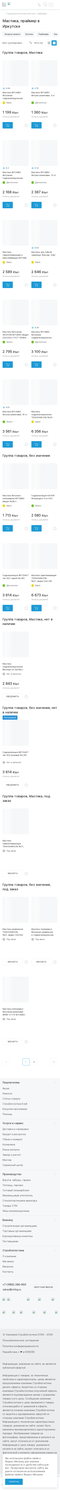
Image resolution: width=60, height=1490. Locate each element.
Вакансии (8, 1266)
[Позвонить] (39, 4)
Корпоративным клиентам (18, 1236)
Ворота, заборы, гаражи (17, 1180)
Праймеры (43, 34)
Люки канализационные (16, 1211)
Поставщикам (10, 1241)
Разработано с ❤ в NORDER (19, 1352)
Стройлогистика (13, 1250)
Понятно (14, 1482)
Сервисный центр (13, 1165)
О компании (9, 1256)
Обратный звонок (43, 1287)
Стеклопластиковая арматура (20, 1200)
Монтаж (7, 1160)
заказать (13, 873)
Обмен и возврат (12, 1139)
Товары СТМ (10, 1205)
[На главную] (17, 4)
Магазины (8, 1261)
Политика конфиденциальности (21, 1346)
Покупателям (11, 1082)
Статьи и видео (11, 1098)
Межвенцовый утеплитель (18, 1195)
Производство (12, 1174)
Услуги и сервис (13, 1123)
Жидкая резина (12, 34)
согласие (18, 1471)
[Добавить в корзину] (8, 125)
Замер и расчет (12, 1154)
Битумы (29, 34)
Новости (7, 1093)
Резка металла (11, 1149)
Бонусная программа (15, 1109)
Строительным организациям (20, 1225)
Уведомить (12, 696)
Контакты (8, 1271)
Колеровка (9, 1144)
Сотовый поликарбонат (16, 1190)
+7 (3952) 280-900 (14, 1284)
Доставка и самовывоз (16, 1129)
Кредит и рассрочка (14, 1134)
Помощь (7, 1114)
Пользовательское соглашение (21, 1340)
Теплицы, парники (13, 1185)
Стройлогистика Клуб (15, 1103)
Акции (6, 1088)
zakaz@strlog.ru (12, 1289)
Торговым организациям (17, 1231)
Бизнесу (8, 1220)
